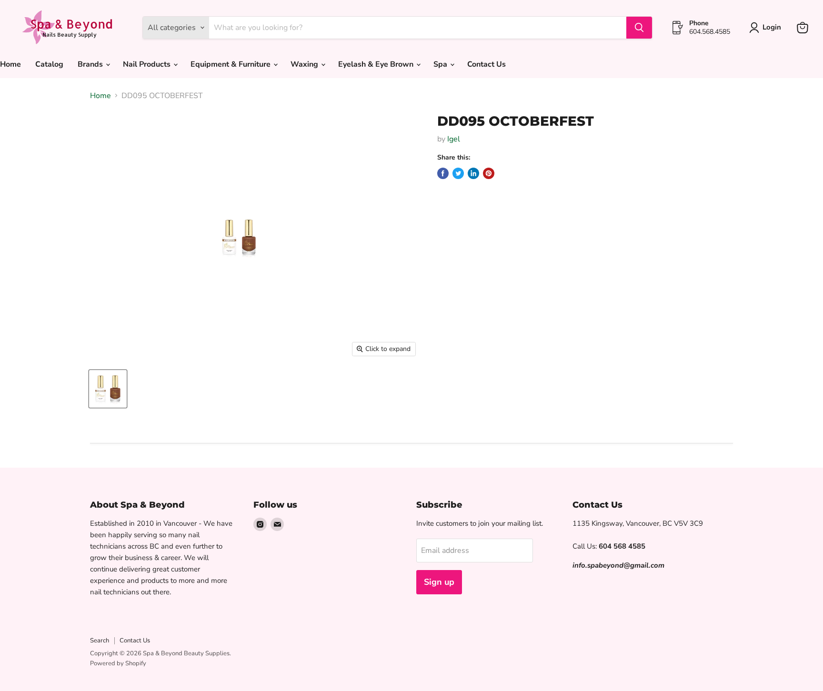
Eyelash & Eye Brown (376, 64)
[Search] (639, 28)
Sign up (439, 582)
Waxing (305, 64)
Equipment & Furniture (231, 64)
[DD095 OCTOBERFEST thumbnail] (108, 389)
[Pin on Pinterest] (488, 173)
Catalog (49, 64)
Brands (91, 64)
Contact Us (486, 64)
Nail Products (147, 64)
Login (772, 27)
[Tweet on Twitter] (458, 173)
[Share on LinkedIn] (473, 173)
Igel (453, 139)
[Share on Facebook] (443, 173)
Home (100, 95)
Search (99, 640)
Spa (441, 64)
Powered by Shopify (118, 663)
